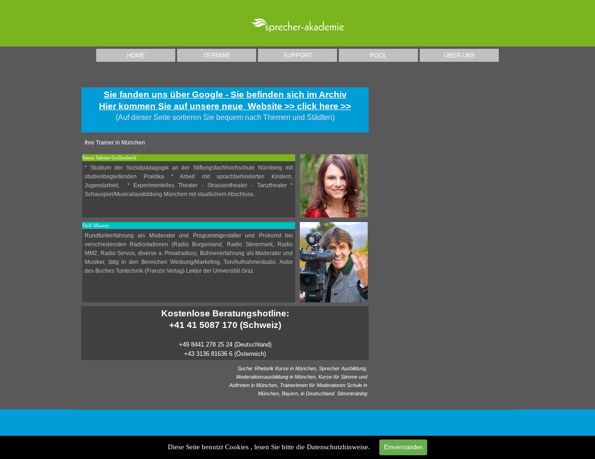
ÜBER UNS (459, 55)
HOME (136, 55)
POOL (378, 55)
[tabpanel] (225, 110)
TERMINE (217, 55)
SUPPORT (297, 55)
